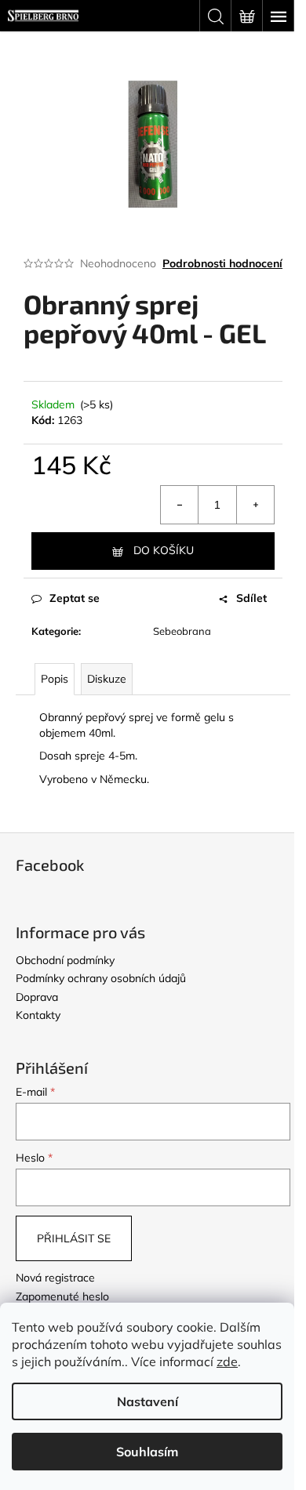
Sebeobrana (182, 631)
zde (227, 1361)
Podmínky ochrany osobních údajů (101, 978)
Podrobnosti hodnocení (222, 263)
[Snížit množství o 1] (180, 505)
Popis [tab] (54, 679)
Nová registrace (55, 1278)
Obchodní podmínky (65, 960)
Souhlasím (147, 1451)
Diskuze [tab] (106, 679)
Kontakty (38, 1015)
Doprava (37, 997)
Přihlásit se (74, 1238)
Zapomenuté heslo (62, 1296)
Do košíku (163, 550)
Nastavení (147, 1401)
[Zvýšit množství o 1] (255, 505)
